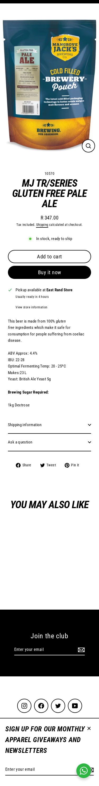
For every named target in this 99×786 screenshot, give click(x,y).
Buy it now (49, 272)
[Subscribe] (80, 650)
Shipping (42, 225)
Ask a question (20, 442)
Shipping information (25, 424)
